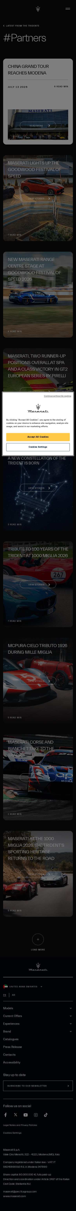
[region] (38, 424)
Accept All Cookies (38, 437)
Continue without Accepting (57, 396)
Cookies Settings (38, 447)
